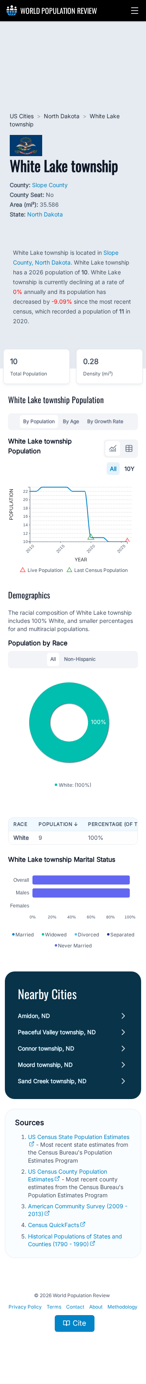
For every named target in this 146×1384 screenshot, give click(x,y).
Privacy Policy (25, 1307)
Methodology (122, 1307)
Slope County (50, 184)
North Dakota (61, 116)
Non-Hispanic (80, 659)
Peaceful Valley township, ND (57, 1032)
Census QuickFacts (53, 1224)
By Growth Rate (105, 421)
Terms (54, 1307)
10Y (130, 468)
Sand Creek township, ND (52, 1080)
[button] (135, 10)
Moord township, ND (45, 1064)
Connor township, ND (46, 1048)
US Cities (22, 116)
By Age (71, 421)
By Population (39, 421)
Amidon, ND (34, 1015)
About (96, 1307)
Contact (75, 1307)
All (113, 468)
